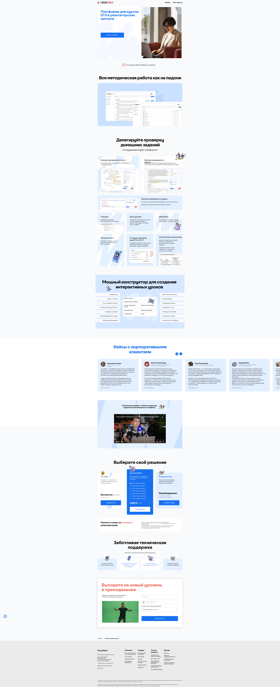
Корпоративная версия (112, 638)
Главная (100, 638)
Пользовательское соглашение (169, 660)
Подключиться (160, 618)
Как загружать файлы (156, 669)
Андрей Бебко (244, 363)
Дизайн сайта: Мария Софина (104, 665)
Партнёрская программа (128, 662)
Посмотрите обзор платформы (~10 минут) (141, 65)
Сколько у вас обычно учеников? (151, 606)
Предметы (140, 667)
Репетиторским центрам (142, 662)
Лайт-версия (177, 2)
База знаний (141, 656)
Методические (142, 653)
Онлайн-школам (142, 665)
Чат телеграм (128, 656)
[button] (105, 387)
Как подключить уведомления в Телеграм (155, 662)
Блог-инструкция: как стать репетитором (130, 654)
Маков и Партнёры (209, 365)
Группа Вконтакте (129, 659)
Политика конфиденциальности (170, 656)
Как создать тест (155, 658)
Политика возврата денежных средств (169, 663)
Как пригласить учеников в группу (156, 656)
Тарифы (167, 2)
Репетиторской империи (168, 370)
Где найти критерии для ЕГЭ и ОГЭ (156, 666)
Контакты (166, 653)
